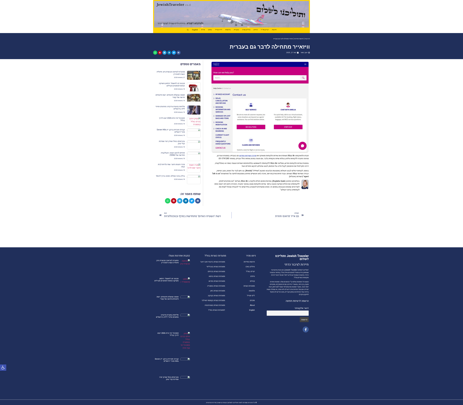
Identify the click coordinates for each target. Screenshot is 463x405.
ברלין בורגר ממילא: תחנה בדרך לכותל (170, 176)
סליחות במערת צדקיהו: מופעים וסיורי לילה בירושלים (170, 107)
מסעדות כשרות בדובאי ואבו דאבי (212, 261)
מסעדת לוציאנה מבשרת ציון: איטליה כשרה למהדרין (171, 73)
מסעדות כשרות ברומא (217, 276)
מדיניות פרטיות (211, 403)
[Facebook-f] (306, 329)
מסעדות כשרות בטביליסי (216, 266)
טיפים (210, 30)
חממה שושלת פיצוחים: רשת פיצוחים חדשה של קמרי (170, 96)
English (195, 30)
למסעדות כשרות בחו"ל (216, 310)
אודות (203, 30)
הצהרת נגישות (222, 403)
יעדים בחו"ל (265, 30)
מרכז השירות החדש (247, 155)
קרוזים (256, 30)
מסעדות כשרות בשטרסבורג (215, 305)
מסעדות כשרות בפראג (216, 281)
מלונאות (228, 30)
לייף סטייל (218, 30)
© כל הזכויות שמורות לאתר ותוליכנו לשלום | (242, 403)
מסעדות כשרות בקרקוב (216, 295)
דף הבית (307, 39)
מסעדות (236, 30)
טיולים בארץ (246, 30)
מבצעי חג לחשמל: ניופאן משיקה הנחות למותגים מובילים (172, 84)
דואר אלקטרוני (302, 308)
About (252, 305)
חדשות (274, 30)
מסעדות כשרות (249, 286)
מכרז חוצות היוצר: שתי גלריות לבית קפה (171, 165)
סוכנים (252, 300)
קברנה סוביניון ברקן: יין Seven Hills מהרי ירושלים (171, 130)
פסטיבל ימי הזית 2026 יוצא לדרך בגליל (172, 119)
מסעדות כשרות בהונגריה (216, 286)
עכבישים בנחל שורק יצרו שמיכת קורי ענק (172, 142)
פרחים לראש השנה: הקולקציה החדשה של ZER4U (173, 154)
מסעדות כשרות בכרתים (216, 271)
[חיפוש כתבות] (188, 30)
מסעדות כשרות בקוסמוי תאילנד (213, 300)
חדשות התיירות (298, 39)
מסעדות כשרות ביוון (217, 290)
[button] (3, 367)
